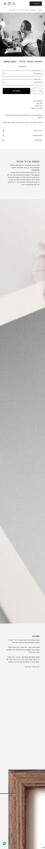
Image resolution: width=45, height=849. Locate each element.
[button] (42, 847)
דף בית (40, 10)
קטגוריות (33, 10)
